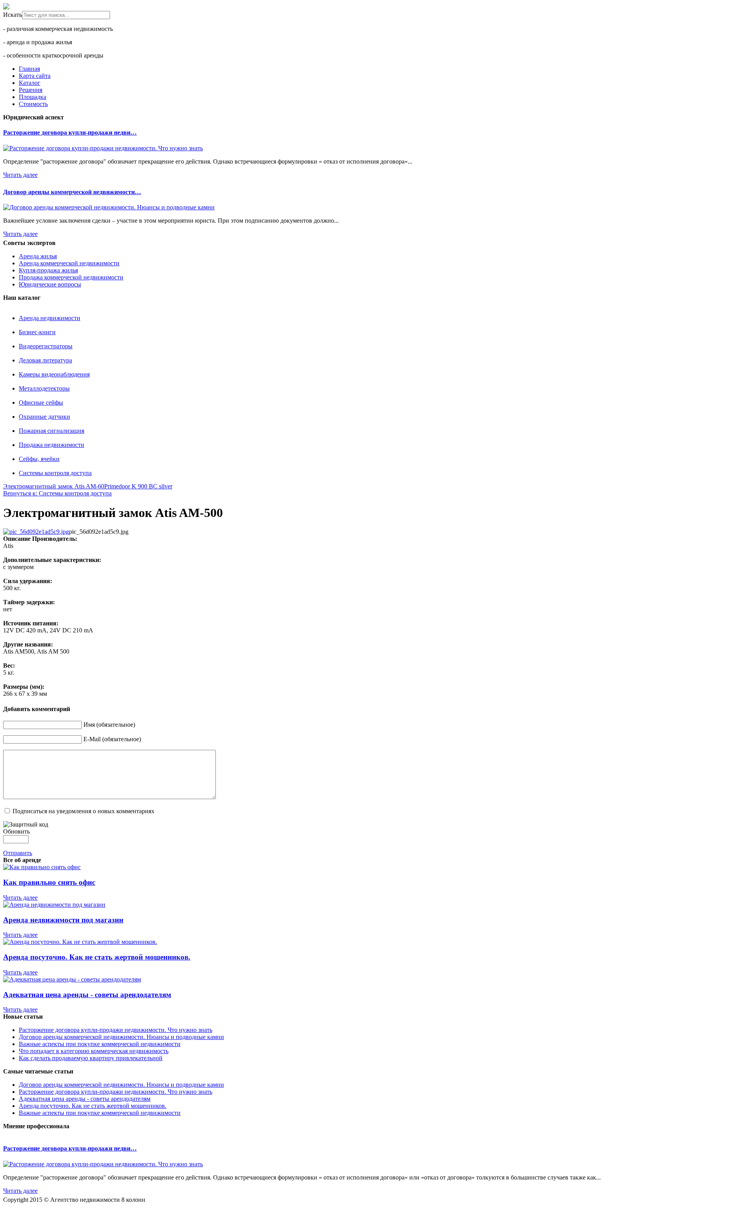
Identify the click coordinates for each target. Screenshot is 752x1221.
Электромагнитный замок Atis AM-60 (53, 486)
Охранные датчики (44, 416)
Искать (12, 14)
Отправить (17, 853)
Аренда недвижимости (49, 318)
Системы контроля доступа (55, 473)
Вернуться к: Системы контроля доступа (57, 493)
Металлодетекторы (44, 388)
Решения (30, 89)
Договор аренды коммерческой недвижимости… (72, 192)
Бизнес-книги (37, 332)
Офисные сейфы (41, 402)
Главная (29, 68)
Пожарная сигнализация (51, 430)
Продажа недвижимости (51, 444)
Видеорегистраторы (45, 346)
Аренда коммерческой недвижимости (69, 263)
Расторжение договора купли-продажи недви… (70, 132)
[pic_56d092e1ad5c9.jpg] (36, 531)
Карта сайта (35, 75)
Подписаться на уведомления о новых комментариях (83, 811)
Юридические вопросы (50, 284)
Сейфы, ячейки (39, 459)
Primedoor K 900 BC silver (138, 486)
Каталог (29, 82)
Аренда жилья (38, 256)
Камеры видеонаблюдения (54, 374)
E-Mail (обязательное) (112, 739)
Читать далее (20, 174)
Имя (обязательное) (109, 724)
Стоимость (33, 104)
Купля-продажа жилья (48, 270)
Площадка (32, 97)
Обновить (16, 831)
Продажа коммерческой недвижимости (71, 277)
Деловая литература (45, 360)
